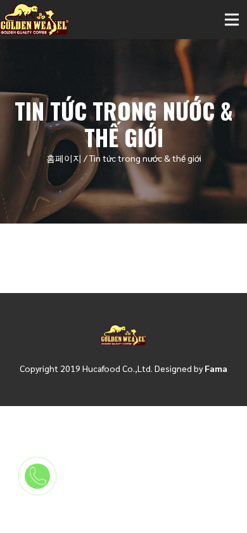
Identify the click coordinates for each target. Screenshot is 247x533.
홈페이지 (64, 158)
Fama (216, 368)
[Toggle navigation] (232, 19)
